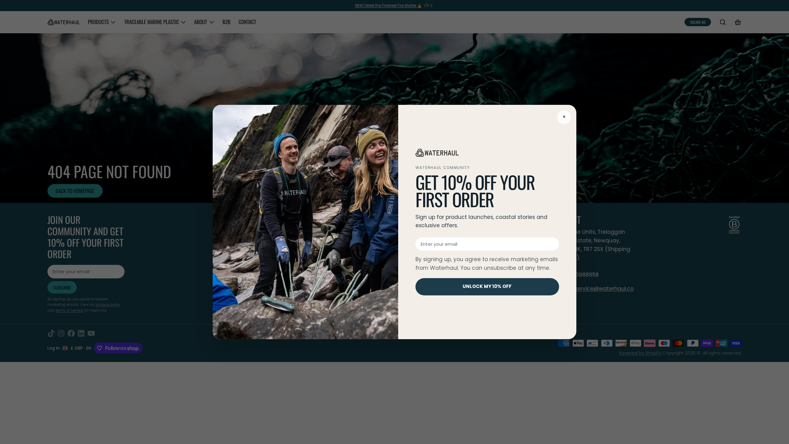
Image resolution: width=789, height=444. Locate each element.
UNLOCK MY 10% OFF (487, 286)
